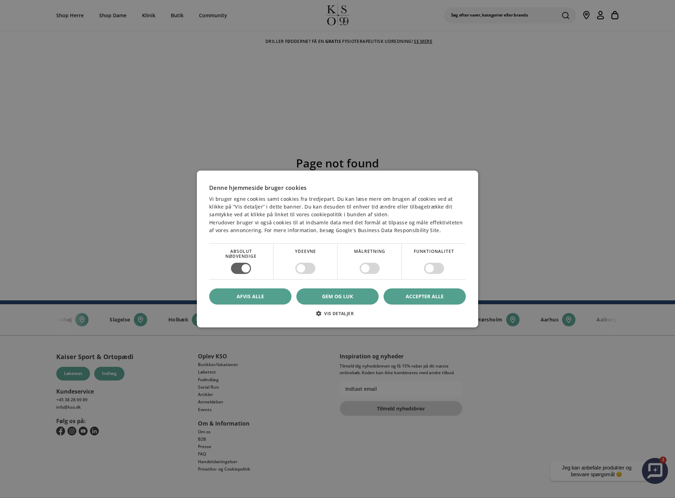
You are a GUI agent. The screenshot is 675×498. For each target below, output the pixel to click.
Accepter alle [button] (425, 296)
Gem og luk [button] (337, 296)
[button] (337, 316)
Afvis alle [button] (250, 296)
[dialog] (337, 249)
